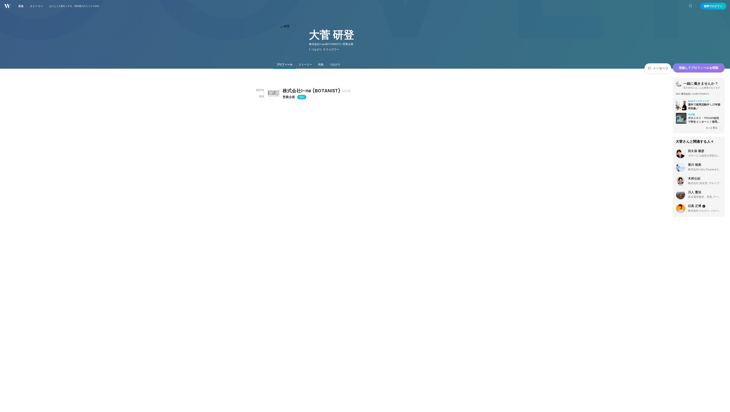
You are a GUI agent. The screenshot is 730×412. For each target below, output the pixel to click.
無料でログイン (713, 6)
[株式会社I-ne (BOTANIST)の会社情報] (273, 93)
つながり (335, 64)
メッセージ (660, 68)
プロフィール (285, 64)
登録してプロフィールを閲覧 (699, 68)
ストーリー (305, 64)
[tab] (284, 64)
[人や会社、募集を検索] (691, 6)
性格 (320, 64)
